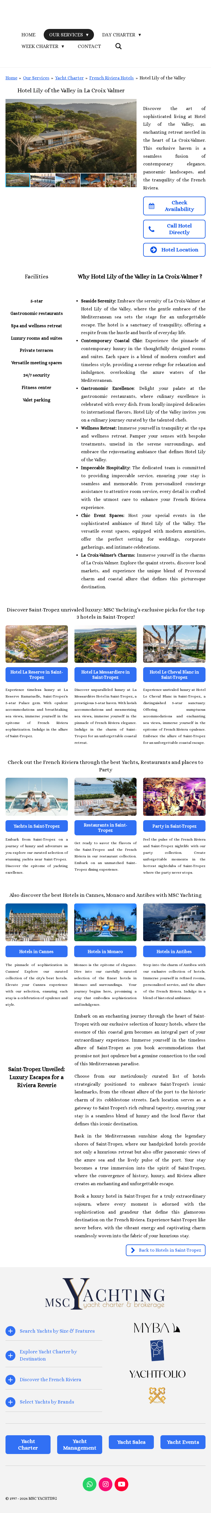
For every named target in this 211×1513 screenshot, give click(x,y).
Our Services (36, 78)
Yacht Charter (69, 78)
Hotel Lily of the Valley (162, 78)
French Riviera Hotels (111, 78)
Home (11, 78)
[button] (131, 104)
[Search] (118, 46)
